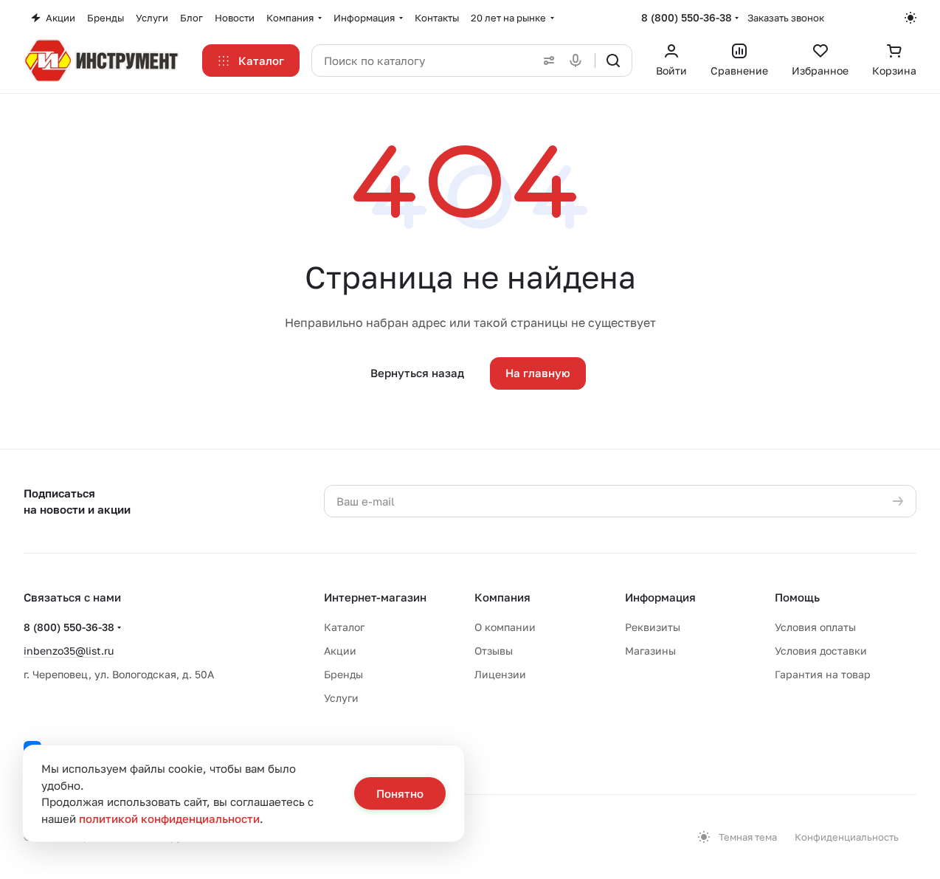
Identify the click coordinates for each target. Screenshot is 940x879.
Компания (502, 597)
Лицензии (500, 674)
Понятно (400, 793)
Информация (660, 597)
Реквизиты (652, 627)
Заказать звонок (785, 18)
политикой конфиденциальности (169, 818)
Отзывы (493, 650)
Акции (340, 650)
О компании (505, 627)
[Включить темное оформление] (910, 18)
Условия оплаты (815, 627)
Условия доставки (821, 650)
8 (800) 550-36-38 (686, 17)
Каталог (344, 627)
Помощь (797, 597)
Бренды (343, 674)
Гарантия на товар (823, 674)
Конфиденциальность (847, 837)
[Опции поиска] (546, 60)
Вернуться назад (417, 372)
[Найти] (613, 60)
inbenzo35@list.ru (69, 650)
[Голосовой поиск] (578, 60)
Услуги (341, 698)
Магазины (650, 650)
